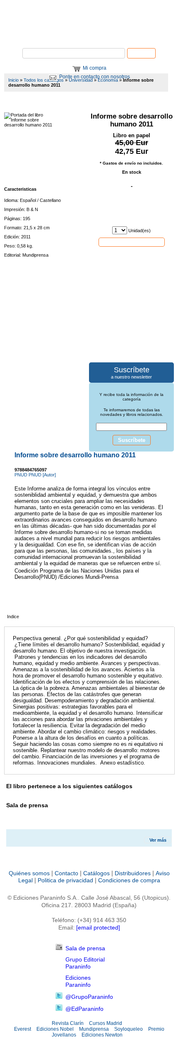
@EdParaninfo (84, 1008)
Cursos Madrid (105, 1023)
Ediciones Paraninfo (78, 981)
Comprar (132, 241)
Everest (22, 1029)
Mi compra (94, 68)
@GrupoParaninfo (89, 996)
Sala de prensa (85, 948)
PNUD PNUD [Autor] (35, 474)
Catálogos (96, 873)
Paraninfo (89, 35)
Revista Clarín (68, 1023)
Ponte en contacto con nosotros (94, 77)
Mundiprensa (94, 1029)
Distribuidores (133, 873)
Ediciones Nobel (55, 1029)
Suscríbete (131, 440)
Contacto (66, 873)
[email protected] (98, 927)
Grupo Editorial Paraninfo (85, 963)
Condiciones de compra (129, 880)
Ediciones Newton (102, 1035)
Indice (13, 616)
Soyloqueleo (128, 1029)
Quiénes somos (29, 873)
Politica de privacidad (65, 880)
